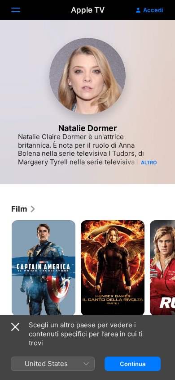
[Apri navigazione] (21, 10)
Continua (132, 363)
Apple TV (88, 9)
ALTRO (149, 162)
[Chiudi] (15, 327)
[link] (23, 209)
